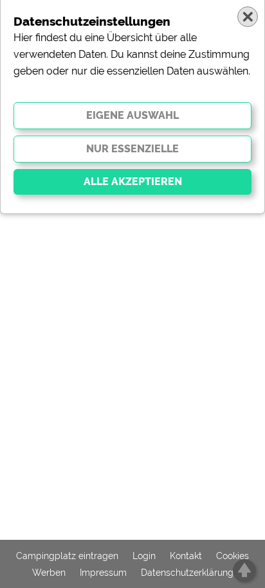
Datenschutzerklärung (187, 572)
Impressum (103, 572)
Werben (49, 572)
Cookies (232, 556)
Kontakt (186, 556)
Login (144, 556)
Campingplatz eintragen (67, 556)
